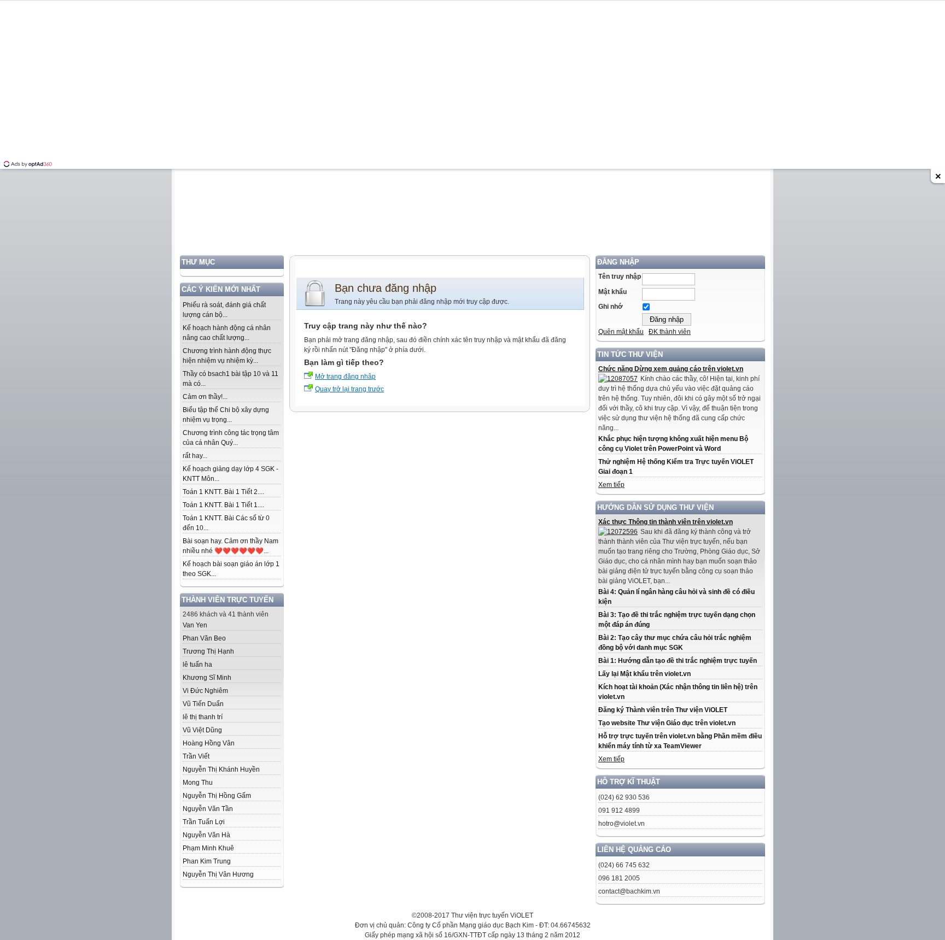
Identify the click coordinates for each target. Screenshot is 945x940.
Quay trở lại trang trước (349, 389)
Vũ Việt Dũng (202, 730)
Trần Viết (196, 756)
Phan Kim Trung (207, 861)
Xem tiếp (611, 485)
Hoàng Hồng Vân (209, 743)
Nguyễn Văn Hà (206, 835)
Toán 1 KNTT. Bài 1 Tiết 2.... (223, 492)
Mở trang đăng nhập (345, 376)
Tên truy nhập (619, 276)
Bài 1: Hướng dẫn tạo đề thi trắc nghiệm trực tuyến (677, 661)
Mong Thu (198, 782)
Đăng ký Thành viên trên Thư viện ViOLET (662, 710)
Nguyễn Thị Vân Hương (218, 874)
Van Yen (195, 625)
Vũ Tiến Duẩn (203, 704)
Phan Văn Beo (204, 638)
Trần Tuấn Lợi (204, 822)
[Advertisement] (472, 178)
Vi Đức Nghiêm (205, 691)
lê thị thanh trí (203, 717)
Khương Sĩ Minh (207, 678)
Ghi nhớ (610, 306)
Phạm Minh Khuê (208, 848)
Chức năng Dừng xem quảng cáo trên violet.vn (670, 369)
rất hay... (195, 456)
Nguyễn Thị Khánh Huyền (221, 769)
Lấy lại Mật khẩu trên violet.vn (644, 674)
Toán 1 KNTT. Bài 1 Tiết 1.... (223, 505)
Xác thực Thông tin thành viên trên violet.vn (665, 522)
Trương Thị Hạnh (208, 651)
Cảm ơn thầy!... (205, 397)
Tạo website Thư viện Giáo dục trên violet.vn (667, 723)
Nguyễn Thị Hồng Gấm (217, 796)
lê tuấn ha (197, 664)
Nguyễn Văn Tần (208, 809)
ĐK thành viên (670, 332)
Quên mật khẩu (621, 332)
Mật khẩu (612, 292)
